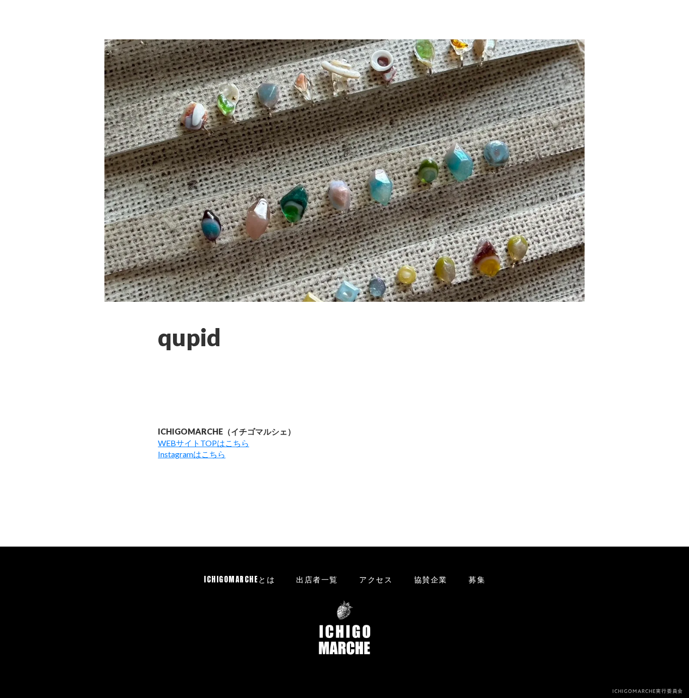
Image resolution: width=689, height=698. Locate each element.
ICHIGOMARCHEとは (239, 579)
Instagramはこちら (191, 454)
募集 (477, 579)
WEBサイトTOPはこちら (203, 443)
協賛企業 (430, 579)
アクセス (375, 579)
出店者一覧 (317, 579)
